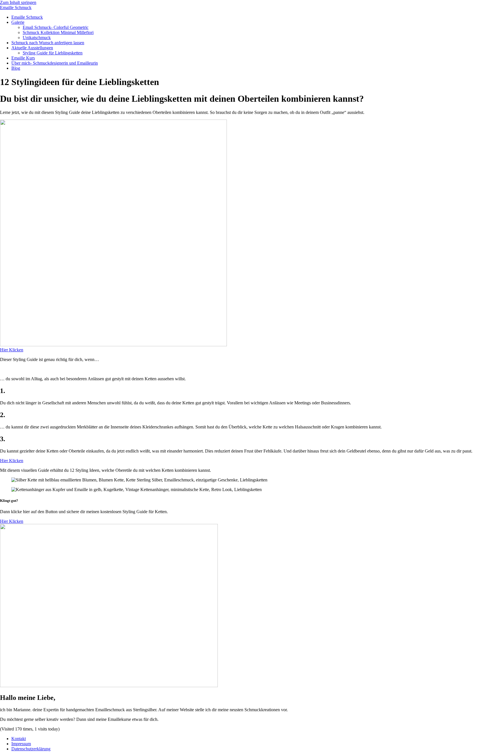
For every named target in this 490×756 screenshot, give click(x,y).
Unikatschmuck (37, 37)
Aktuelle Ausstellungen (32, 47)
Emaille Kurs (23, 58)
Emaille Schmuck (15, 7)
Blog (15, 68)
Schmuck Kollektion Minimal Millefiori (58, 32)
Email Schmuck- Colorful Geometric (55, 27)
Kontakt (18, 738)
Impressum (21, 743)
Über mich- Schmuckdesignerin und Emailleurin (54, 63)
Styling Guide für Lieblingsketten (53, 52)
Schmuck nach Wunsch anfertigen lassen (47, 42)
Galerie (17, 22)
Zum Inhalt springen (18, 2)
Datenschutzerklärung (30, 748)
